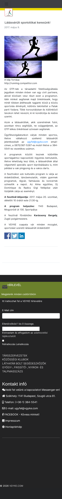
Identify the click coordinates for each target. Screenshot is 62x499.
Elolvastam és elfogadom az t (25, 334)
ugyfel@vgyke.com (37, 141)
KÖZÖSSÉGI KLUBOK (15, 359)
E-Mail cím (8, 310)
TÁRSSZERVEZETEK (14, 355)
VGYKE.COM (16, 485)
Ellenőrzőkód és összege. (18, 323)
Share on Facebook (7, 236)
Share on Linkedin (21, 236)
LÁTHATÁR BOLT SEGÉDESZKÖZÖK (24, 363)
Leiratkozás (22, 344)
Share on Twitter (14, 236)
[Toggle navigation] (6, 4)
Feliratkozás (8, 344)
